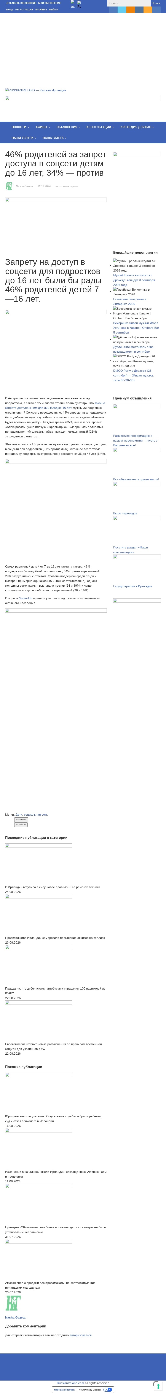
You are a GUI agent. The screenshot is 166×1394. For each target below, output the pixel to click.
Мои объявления (49, 3)
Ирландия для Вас (136, 127)
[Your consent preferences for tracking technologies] (158, 1386)
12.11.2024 (44, 186)
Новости (19, 127)
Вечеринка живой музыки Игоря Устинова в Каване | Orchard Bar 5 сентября (136, 327)
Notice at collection (64, 1389)
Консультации (99, 127)
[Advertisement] (83, 45)
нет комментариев (67, 186)
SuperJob (25, 598)
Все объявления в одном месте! (136, 479)
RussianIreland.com (70, 1383)
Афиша (42, 127)
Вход (9, 9)
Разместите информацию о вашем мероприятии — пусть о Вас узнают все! (135, 440)
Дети (19, 814)
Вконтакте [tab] (21, 819)
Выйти (53, 9)
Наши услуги (23, 138)
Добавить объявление (21, 3)
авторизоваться (81, 1335)
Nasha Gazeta (24, 186)
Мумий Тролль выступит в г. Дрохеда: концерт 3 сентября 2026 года (134, 279)
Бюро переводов (125, 513)
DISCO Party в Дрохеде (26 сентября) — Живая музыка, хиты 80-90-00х (133, 375)
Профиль (41, 9)
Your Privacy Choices (90, 1389)
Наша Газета (53, 138)
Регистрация (24, 9)
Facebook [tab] (21, 824)
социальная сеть (36, 814)
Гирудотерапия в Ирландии (132, 586)
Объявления (67, 127)
